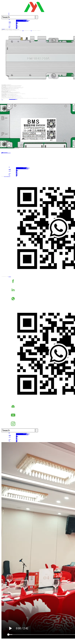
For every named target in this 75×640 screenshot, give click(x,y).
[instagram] (41, 423)
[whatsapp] (41, 298)
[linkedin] (41, 290)
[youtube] (41, 415)
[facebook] (41, 281)
